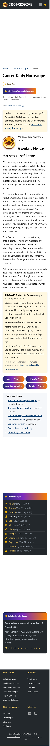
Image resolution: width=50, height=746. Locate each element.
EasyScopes (32, 679)
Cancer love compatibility (20, 428)
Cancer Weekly (14, 379)
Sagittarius (22, 537)
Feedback (7, 726)
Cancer (19, 516)
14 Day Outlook (9, 696)
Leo (17, 520)
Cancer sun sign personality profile (25, 415)
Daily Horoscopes (20, 68)
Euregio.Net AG (23, 734)
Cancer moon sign (16, 419)
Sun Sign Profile (36, 386)
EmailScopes (8, 717)
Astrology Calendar (11, 700)
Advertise (7, 722)
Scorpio (20, 533)
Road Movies (32, 691)
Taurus (20, 508)
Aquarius (20, 546)
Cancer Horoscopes (9, 142)
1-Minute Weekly (36, 379)
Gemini (20, 512)
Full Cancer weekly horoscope (22, 400)
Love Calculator (33, 683)
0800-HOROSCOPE (20, 4)
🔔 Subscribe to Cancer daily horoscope (19, 91)
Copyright (12, 734)
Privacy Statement (13, 737)
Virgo (19, 525)
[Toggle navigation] (40, 4)
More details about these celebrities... (23, 648)
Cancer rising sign (16, 424)
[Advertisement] (25, 37)
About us (6, 713)
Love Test (31, 687)
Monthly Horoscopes (11, 687)
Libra (19, 529)
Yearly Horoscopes (10, 691)
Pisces (19, 550)
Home (5, 68)
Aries (19, 503)
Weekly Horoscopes (11, 683)
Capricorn (21, 542)
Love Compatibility (13, 386)
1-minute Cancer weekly (19, 408)
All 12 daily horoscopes (19, 432)
